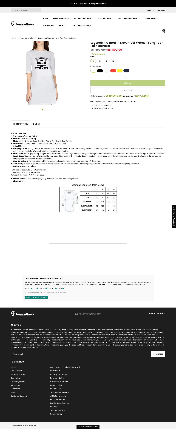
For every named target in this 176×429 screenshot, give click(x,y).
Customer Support (81, 25)
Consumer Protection (59, 381)
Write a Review (98, 54)
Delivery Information (59, 374)
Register (161, 10)
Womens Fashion (82, 18)
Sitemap (54, 407)
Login (149, 10)
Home (45, 18)
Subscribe (158, 354)
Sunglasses (150, 18)
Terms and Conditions (59, 392)
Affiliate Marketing (58, 396)
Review (36, 124)
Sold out (128, 83)
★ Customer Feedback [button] (174, 216)
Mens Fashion (60, 18)
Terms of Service (57, 410)
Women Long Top (29, 138)
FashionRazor (106, 105)
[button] (42, 109)
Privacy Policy (56, 385)
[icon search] (38, 10)
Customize (48, 25)
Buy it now (128, 90)
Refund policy (56, 414)
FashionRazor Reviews (59, 403)
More (61, 25)
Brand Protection (57, 399)
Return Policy (55, 389)
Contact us (55, 371)
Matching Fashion (127, 18)
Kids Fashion (104, 18)
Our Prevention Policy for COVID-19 (65, 367)
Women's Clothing (30, 136)
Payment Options (57, 378)
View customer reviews (36, 297)
